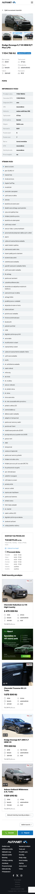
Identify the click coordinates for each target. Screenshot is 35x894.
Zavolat (11, 833)
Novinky (21, 855)
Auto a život (23, 866)
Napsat (26, 833)
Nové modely (23, 860)
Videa (21, 869)
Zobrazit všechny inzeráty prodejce (18, 815)
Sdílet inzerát (25, 825)
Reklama (17, 882)
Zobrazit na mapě (13, 548)
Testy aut (22, 849)
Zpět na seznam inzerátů (13, 10)
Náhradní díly (6, 869)
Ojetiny (21, 863)
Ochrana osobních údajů (17, 889)
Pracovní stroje (7, 866)
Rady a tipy (22, 857)
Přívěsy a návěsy (7, 860)
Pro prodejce (17, 880)
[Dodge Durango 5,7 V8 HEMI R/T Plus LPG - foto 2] (7, 36)
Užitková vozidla (7, 849)
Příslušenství (6, 872)
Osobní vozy (6, 846)
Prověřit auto (23, 852)
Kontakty (17, 884)
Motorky (4, 857)
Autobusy (5, 863)
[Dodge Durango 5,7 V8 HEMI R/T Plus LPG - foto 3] (17, 36)
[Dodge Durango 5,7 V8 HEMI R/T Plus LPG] (17, 22)
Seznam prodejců (24, 846)
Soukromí (17, 886)
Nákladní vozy (6, 852)
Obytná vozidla (7, 855)
